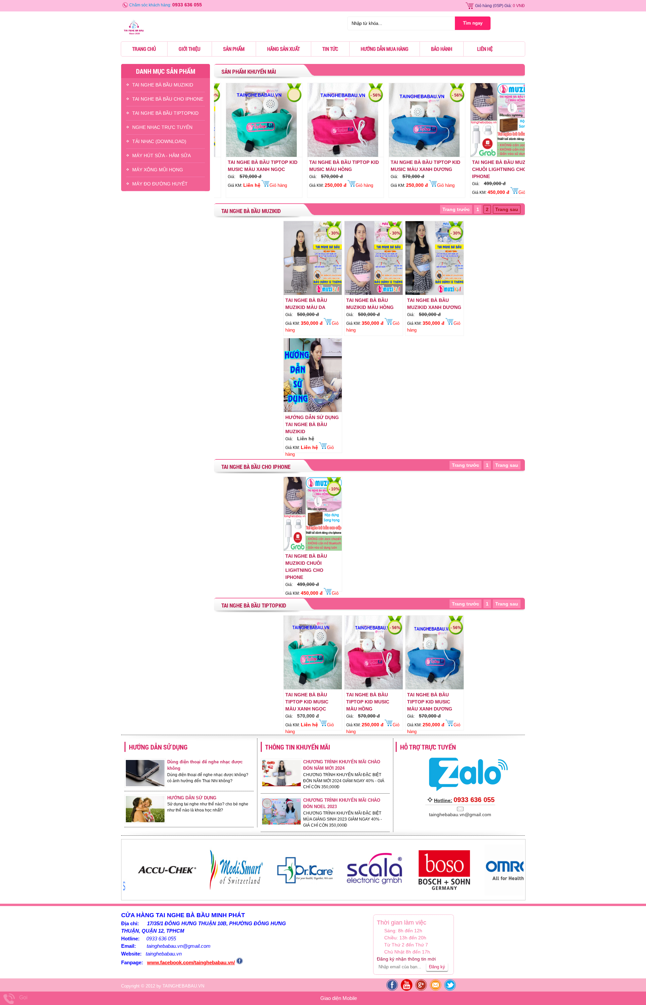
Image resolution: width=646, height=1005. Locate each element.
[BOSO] (374, 894)
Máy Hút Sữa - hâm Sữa (161, 155)
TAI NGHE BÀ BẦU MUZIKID (162, 85)
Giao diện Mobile (338, 998)
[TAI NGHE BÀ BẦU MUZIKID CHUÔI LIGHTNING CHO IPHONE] (472, 155)
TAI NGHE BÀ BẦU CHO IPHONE (167, 99)
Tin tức (330, 48)
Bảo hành (441, 48)
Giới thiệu (190, 48)
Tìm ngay (472, 23)
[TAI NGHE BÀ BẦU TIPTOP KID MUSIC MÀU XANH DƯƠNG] (390, 155)
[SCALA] (305, 894)
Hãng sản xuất (283, 48)
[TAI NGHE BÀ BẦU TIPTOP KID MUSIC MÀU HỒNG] (309, 155)
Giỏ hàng (483, 5)
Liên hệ (485, 48)
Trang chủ (144, 48)
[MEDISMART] (166, 894)
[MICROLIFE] (512, 894)
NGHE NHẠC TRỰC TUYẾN (162, 127)
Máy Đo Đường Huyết (160, 183)
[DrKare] (235, 894)
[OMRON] (443, 894)
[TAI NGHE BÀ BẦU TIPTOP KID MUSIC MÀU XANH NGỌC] (227, 155)
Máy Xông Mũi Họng (157, 169)
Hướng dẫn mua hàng (384, 48)
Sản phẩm (234, 48)
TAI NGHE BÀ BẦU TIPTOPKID (165, 113)
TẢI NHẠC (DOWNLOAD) (159, 141)
